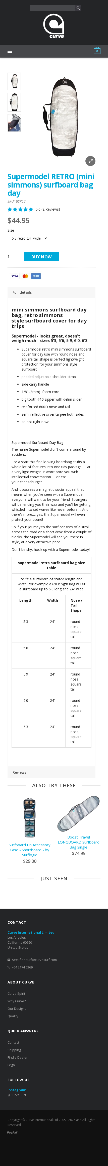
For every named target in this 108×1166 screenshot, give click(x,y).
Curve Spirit (16, 993)
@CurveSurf (17, 1095)
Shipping (14, 1050)
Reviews (19, 772)
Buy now (41, 257)
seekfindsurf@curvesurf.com (34, 959)
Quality (13, 1016)
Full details (22, 292)
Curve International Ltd (42, 1120)
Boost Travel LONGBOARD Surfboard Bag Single (78, 842)
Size (11, 230)
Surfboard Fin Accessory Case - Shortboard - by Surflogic (29, 849)
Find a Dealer (18, 1057)
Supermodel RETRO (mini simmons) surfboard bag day (51, 184)
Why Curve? (17, 1001)
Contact (13, 1042)
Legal (12, 1065)
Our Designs (17, 1008)
